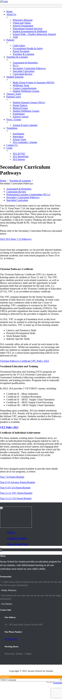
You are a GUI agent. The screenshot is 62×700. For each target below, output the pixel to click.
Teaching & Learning (23, 54)
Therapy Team (13, 94)
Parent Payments (21, 51)
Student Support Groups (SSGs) (29, 102)
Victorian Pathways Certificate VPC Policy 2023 (24, 361)
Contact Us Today (17, 538)
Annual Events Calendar (25, 125)
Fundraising (19, 113)
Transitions (11, 128)
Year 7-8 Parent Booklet (12, 477)
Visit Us (11, 532)
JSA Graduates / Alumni (25, 142)
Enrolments (18, 133)
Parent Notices (20, 105)
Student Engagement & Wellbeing (30, 31)
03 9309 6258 (11, 639)
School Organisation (23, 25)
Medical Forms (20, 108)
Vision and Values (22, 22)
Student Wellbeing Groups (26, 91)
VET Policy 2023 (9, 427)
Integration (18, 136)
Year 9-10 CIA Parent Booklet (15, 487)
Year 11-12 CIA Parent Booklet (15, 498)
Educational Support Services (27, 28)
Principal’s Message (23, 20)
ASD (15, 37)
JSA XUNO (19, 153)
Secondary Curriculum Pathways (29, 68)
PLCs (15, 65)
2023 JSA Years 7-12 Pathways (15, 239)
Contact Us (12, 145)
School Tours (19, 139)
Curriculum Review (23, 74)
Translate (57, 682)
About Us (11, 14)
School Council (20, 116)
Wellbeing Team (21, 85)
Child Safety (19, 45)
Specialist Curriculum (23, 71)
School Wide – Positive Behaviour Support (34, 34)
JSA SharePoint (20, 156)
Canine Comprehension (24, 88)
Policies (10, 40)
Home (9, 11)
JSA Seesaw (19, 159)
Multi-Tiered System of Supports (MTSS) (33, 82)
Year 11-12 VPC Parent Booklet (16, 493)
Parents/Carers (13, 96)
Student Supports (15, 76)
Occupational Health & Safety (28, 48)
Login (9, 148)
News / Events (13, 119)
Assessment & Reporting (25, 62)
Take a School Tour (17, 544)
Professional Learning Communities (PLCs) (28, 194)
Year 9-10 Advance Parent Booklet (17, 482)
